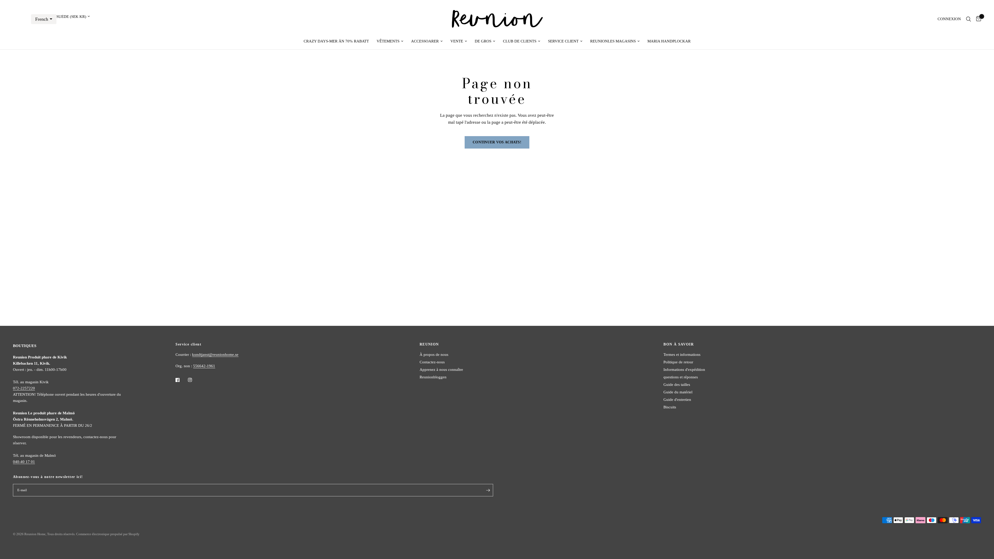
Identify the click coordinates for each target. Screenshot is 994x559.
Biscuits (669, 407)
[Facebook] (181, 380)
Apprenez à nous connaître (441, 369)
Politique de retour (678, 362)
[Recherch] (968, 19)
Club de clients (519, 41)
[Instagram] (193, 380)
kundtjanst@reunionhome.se (215, 354)
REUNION (429, 344)
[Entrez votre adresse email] (488, 490)
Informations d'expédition (684, 369)
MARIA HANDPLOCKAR (669, 41)
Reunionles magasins (613, 41)
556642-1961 (204, 366)
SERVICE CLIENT (563, 41)
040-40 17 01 (24, 462)
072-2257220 (24, 388)
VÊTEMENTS (388, 41)
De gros (483, 41)
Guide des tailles (676, 385)
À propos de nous (434, 354)
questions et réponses (680, 377)
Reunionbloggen (433, 377)
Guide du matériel (677, 392)
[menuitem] (336, 41)
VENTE (456, 41)
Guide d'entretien (677, 400)
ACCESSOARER (425, 41)
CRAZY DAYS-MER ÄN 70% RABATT (336, 41)
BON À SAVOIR (678, 344)
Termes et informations (681, 354)
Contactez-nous (432, 362)
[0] (977, 19)
